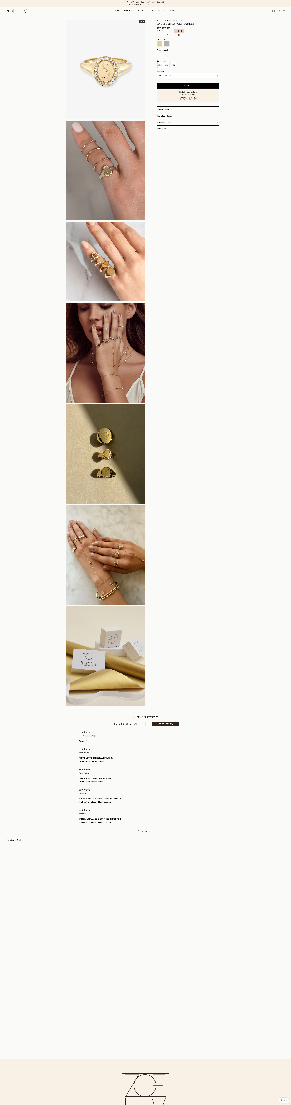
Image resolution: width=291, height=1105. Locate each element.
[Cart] (284, 11)
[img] (84, 732)
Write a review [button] (165, 724)
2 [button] (142, 831)
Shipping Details (163, 122)
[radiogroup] (188, 44)
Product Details (163, 110)
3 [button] (146, 831)
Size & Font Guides (164, 116)
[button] (117, 11)
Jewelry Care (162, 129)
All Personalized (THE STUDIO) (169, 21)
